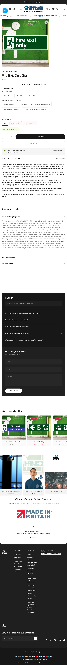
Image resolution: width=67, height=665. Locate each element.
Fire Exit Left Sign (39, 442)
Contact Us (30, 568)
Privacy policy (18, 662)
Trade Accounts (31, 610)
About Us (30, 557)
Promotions (30, 582)
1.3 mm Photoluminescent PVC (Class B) (34, 109)
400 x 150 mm (20, 96)
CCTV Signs (17, 554)
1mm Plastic (23, 104)
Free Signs (30, 576)
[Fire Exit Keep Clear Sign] (14, 428)
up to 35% (17, 16)
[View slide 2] (32, 537)
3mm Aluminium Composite (11, 109)
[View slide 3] (35, 537)
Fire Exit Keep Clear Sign (14, 442)
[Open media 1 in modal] (46, 22)
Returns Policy (31, 590)
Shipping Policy (31, 595)
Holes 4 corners (15, 123)
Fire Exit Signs (18, 561)
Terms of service (32, 662)
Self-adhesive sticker (9, 104)
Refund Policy (31, 588)
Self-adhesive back (30, 123)
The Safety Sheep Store (9, 71)
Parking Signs (17, 569)
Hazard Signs (17, 564)
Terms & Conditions (30, 599)
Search (29, 554)
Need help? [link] (62, 158)
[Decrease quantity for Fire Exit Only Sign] (4, 136)
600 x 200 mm (33, 96)
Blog (28, 559)
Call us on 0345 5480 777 (33, 531)
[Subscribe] (35, 638)
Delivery (29, 570)
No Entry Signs (18, 566)
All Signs (16, 571)
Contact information (47, 662)
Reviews (29, 593)
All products (30, 612)
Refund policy (25, 662)
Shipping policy (39, 662)
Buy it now (33, 143)
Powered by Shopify (42, 659)
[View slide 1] (30, 537)
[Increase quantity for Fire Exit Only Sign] (12, 136)
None (4, 123)
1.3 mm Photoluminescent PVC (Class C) (14, 115)
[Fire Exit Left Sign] (39, 428)
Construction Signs (17, 557)
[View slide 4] (37, 537)
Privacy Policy (31, 585)
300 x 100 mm (7, 96)
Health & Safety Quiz (31, 579)
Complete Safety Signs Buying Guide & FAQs (32, 564)
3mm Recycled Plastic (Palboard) (40, 104)
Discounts (30, 573)
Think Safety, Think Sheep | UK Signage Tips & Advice (32, 605)
